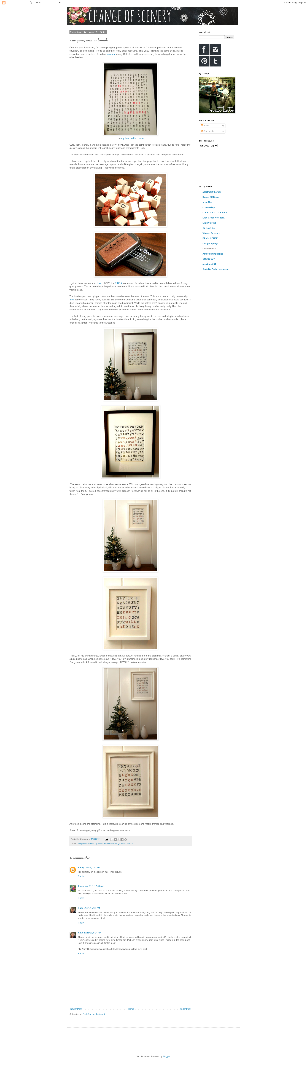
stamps (130, 843)
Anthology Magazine (213, 254)
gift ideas (122, 843)
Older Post (185, 1009)
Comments (208, 131)
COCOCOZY (209, 259)
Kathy (81, 867)
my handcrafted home (132, 138)
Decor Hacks (209, 248)
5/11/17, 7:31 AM (92, 908)
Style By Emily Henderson (216, 269)
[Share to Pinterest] (125, 839)
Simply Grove (209, 223)
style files (207, 202)
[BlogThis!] (115, 839)
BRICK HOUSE (210, 238)
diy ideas (99, 843)
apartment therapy (212, 192)
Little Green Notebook (214, 218)
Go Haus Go (209, 228)
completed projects (86, 843)
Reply (81, 876)
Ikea (99, 283)
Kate (80, 908)
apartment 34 (209, 264)
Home (131, 1009)
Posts (206, 125)
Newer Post (76, 1009)
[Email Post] (106, 839)
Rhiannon (83, 886)
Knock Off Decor (211, 197)
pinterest (111, 54)
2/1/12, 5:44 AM (96, 886)
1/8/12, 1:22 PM (92, 867)
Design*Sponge (210, 243)
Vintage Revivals (211, 233)
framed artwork (110, 843)
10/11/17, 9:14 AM (92, 932)
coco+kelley (209, 207)
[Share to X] (119, 839)
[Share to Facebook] (122, 839)
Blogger (166, 1056)
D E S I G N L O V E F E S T (216, 212)
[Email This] (112, 839)
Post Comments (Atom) (94, 1014)
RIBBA (118, 283)
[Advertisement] (215, 166)
